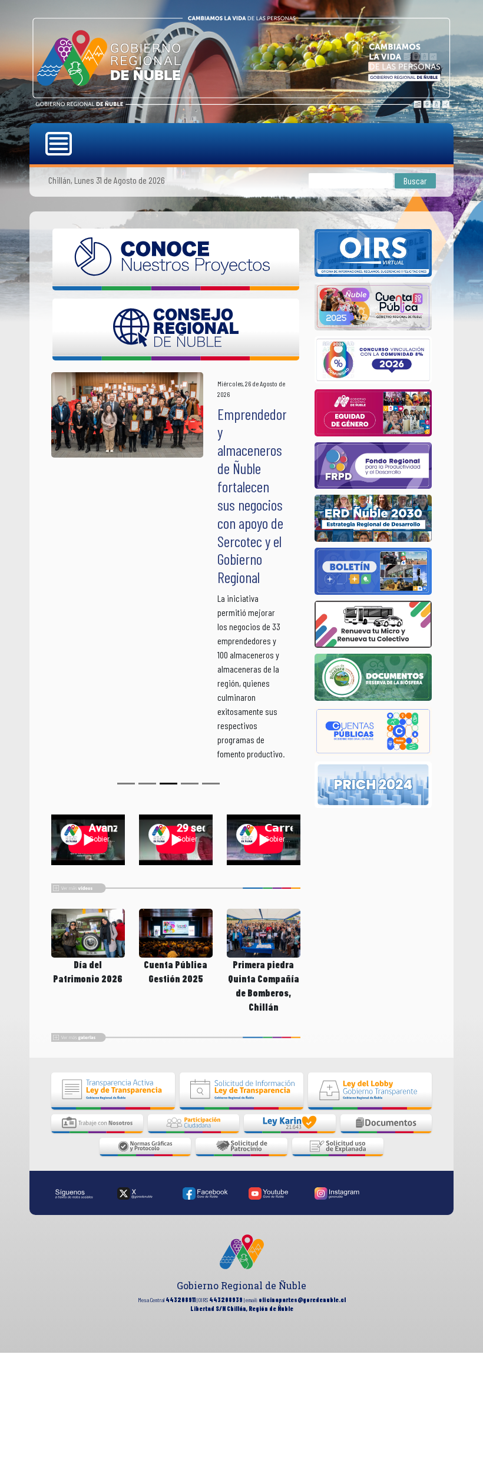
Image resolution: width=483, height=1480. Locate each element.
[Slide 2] (168, 947)
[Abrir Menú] (60, 143)
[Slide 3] (190, 947)
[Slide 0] (126, 947)
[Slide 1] (147, 947)
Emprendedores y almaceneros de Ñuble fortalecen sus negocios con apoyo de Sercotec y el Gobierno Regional (258, 496)
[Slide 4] (211, 947)
